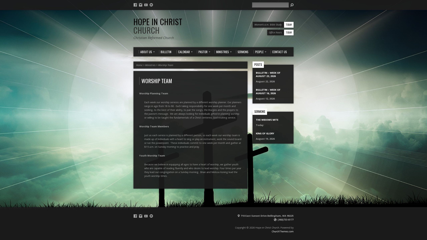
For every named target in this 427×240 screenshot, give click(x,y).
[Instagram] (140, 4)
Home (139, 65)
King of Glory (265, 133)
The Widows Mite (267, 119)
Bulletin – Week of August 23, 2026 (268, 74)
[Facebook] (135, 4)
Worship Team (165, 65)
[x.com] (151, 4)
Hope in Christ (157, 26)
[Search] (292, 5)
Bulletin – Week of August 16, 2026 (268, 91)
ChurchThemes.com (283, 231)
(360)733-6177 (286, 219)
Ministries (150, 65)
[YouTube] (146, 4)
